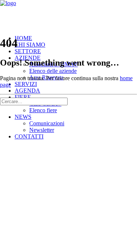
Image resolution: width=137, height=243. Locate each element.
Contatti (29, 136)
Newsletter (41, 130)
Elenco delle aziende (53, 71)
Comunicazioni (46, 123)
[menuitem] (76, 68)
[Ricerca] (34, 101)
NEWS (23, 117)
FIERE (23, 97)
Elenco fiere (43, 110)
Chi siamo (30, 45)
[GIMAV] (68, 14)
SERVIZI (26, 84)
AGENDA (27, 90)
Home (23, 38)
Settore (28, 51)
